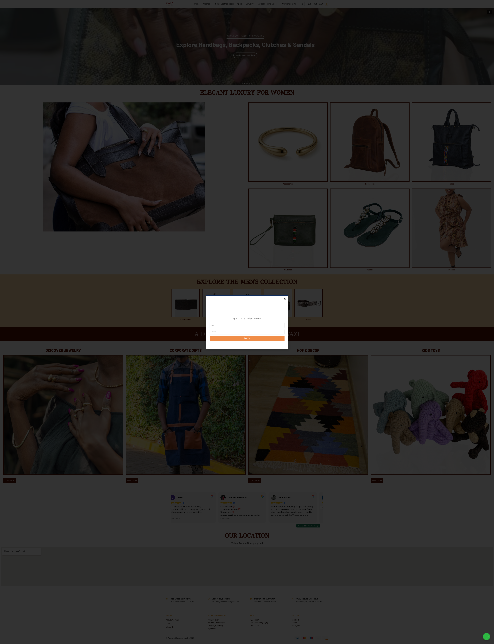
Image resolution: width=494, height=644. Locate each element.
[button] (285, 299)
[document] (247, 322)
